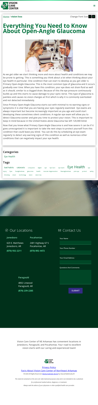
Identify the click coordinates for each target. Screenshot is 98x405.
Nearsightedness (66, 171)
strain (14, 175)
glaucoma (30, 171)
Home (6, 16)
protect (84, 171)
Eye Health (9, 156)
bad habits (9, 167)
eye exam (61, 168)
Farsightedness (19, 171)
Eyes (11, 171)
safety (91, 171)
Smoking (7, 175)
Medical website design (50, 374)
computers (31, 168)
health (38, 171)
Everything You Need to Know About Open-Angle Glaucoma (45, 28)
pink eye (76, 171)
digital (39, 168)
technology (22, 175)
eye (45, 168)
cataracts (21, 167)
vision (30, 175)
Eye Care (52, 168)
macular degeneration (50, 171)
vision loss (38, 175)
